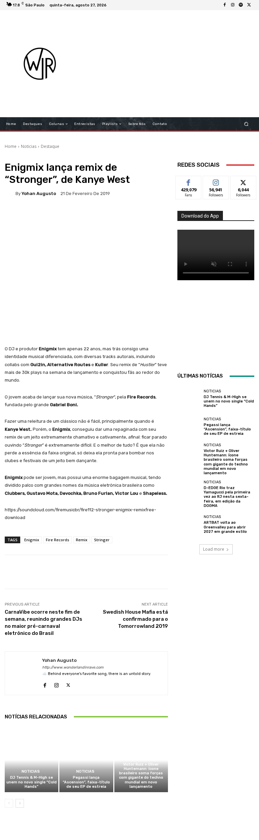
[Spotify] (241, 5)
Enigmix (31, 539)
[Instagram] (233, 5)
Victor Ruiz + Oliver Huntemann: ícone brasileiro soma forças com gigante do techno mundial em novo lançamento (141, 775)
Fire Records (57, 539)
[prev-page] (9, 803)
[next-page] (20, 803)
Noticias (28, 146)
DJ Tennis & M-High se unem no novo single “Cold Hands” (31, 781)
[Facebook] (225, 5)
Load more (213, 549)
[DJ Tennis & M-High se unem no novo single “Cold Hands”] (31, 760)
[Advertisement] (170, 64)
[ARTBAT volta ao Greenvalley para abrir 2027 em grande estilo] (188, 524)
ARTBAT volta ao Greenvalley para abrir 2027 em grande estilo (225, 527)
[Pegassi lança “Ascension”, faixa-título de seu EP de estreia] (86, 760)
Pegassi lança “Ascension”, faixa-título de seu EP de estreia (86, 781)
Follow (216, 181)
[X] (249, 5)
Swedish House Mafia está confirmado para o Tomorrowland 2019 (135, 619)
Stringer (102, 539)
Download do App (200, 216)
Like (189, 181)
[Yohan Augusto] (10, 193)
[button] (246, 124)
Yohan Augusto (39, 193)
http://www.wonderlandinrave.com (73, 667)
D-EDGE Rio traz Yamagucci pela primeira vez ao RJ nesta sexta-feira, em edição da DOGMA (227, 497)
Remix (81, 539)
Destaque (50, 146)
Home (11, 146)
